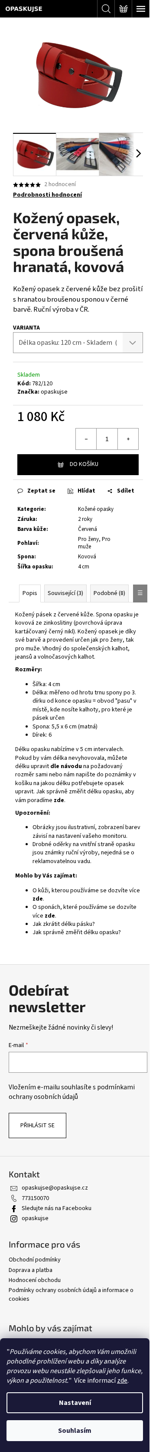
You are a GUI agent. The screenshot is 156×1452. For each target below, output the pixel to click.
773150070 (35, 1198)
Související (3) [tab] (65, 593)
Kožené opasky (96, 509)
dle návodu (66, 766)
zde (122, 1380)
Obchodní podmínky (35, 1259)
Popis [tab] (30, 593)
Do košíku (84, 464)
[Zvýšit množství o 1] (127, 438)
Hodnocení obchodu (35, 1280)
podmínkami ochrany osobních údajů (72, 1092)
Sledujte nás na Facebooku (56, 1208)
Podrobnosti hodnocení (47, 195)
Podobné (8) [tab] (109, 593)
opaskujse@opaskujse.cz (55, 1187)
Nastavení (75, 1403)
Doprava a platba (30, 1270)
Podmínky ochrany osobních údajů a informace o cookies (71, 1294)
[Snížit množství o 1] (86, 438)
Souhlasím (74, 1430)
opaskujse (54, 392)
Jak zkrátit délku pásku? (63, 924)
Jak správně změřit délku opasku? (76, 932)
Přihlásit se (37, 1125)
